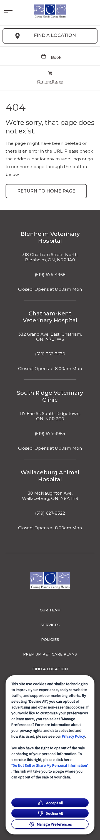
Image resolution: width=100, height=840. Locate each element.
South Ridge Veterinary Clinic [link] (50, 396)
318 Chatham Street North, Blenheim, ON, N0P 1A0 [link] (50, 257)
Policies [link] (50, 639)
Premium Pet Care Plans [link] (50, 654)
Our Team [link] (50, 610)
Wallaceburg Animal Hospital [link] (50, 476)
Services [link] (50, 625)
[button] (8, 12)
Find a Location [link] (55, 35)
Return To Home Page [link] (46, 191)
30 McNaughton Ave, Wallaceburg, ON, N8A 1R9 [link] (50, 496)
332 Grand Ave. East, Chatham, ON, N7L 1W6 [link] (50, 337)
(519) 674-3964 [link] (50, 433)
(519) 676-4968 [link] (50, 274)
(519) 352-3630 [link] (50, 353)
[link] (50, 11)
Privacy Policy (73, 736)
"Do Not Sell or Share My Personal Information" (49, 765)
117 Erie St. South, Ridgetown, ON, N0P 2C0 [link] (50, 416)
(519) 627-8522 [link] (50, 513)
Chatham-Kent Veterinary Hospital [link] (50, 317)
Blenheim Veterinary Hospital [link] (50, 237)
